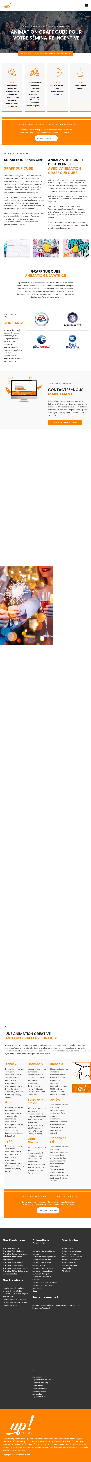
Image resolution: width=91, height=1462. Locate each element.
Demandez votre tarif (46, 138)
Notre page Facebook (41, 1308)
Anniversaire (39, 26)
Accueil (26, 26)
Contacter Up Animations (65, 423)
